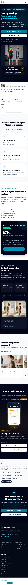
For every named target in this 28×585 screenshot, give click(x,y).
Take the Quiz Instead (14, 35)
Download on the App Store (15, 445)
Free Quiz (3, 567)
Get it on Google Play (15, 450)
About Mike (3, 571)
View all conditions (6, 481)
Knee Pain (3, 546)
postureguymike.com (5, 453)
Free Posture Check (5, 557)
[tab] (14, 427)
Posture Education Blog (6, 563)
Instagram (3, 534)
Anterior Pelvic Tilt (6, 478)
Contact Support (4, 573)
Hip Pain (15, 478)
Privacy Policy (4, 580)
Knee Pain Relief (18, 548)
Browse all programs (6, 351)
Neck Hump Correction (20, 544)
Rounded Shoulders (6, 475)
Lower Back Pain (18, 475)
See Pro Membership (13, 249)
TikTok (7, 534)
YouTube (11, 534)
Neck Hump (18, 472)
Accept (10, 583)
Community (3, 561)
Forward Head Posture (7, 472)
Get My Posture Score (14, 31)
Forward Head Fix (18, 542)
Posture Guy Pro (4, 559)
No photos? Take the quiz (15, 514)
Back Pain (3, 550)
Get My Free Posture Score (14, 510)
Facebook (16, 534)
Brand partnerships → (5, 536)
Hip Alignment (18, 546)
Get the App (3, 569)
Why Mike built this (5, 94)
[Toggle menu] (25, 2)
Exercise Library (4, 565)
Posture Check (6, 399)
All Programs (17, 550)
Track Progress (15, 399)
